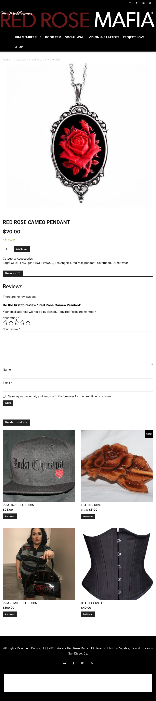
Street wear (120, 262)
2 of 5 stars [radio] (11, 322)
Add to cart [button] (9, 516)
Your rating (11, 318)
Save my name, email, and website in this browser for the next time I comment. (60, 396)
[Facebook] (137, 3)
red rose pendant (84, 262)
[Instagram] (143, 3)
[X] (150, 3)
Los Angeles (63, 262)
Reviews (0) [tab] (12, 273)
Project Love (133, 37)
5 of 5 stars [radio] (28, 322)
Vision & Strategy (104, 37)
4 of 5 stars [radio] (22, 322)
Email (7, 382)
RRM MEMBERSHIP (27, 37)
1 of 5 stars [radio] (5, 322)
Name (8, 369)
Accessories (21, 59)
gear (30, 262)
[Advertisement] (78, 683)
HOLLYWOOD (44, 262)
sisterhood (104, 262)
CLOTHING (18, 262)
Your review (12, 329)
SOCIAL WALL (75, 37)
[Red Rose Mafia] (78, 19)
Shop (18, 47)
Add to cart (22, 249)
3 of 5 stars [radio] (16, 322)
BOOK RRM (53, 37)
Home (6, 59)
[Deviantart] (130, 3)
